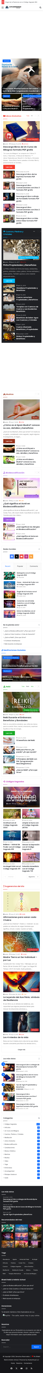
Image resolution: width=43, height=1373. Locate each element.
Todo (27, 116)
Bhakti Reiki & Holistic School (13, 1280)
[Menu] (3, 8)
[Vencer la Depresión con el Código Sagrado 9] (31, 835)
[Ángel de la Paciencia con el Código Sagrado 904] (21, 1244)
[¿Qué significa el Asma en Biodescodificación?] (9, 536)
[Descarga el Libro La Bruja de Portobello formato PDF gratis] (9, 197)
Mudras (9, 394)
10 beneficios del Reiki (25, 740)
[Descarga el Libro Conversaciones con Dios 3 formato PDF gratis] (9, 186)
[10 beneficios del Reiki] (9, 741)
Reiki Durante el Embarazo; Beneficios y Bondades (17, 719)
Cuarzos (5, 1266)
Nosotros (19, 1363)
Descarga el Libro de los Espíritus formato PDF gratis (26, 176)
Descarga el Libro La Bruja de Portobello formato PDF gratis (27, 198)
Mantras (6, 96)
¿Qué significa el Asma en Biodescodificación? (27, 537)
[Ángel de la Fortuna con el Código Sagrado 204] (9, 594)
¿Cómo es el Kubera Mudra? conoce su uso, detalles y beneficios (26, 461)
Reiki (8, 686)
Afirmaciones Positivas (11, 658)
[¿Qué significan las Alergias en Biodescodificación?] (9, 527)
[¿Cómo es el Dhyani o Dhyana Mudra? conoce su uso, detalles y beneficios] (11, 102)
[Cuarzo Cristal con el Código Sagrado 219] (35, 1236)
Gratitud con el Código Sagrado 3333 (10, 825)
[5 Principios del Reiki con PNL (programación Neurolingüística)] (9, 759)
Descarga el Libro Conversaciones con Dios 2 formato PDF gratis (28, 209)
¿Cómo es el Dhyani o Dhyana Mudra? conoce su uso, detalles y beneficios (27, 450)
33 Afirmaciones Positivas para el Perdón (20, 666)
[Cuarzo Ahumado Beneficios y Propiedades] (9, 327)
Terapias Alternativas (15, 1273)
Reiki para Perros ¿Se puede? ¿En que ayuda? (26, 750)
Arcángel (34, 1259)
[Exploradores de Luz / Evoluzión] (13, 7)
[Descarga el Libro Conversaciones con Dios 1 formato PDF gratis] (9, 1097)
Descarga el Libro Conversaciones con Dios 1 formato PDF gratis (26, 1096)
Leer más (9, 167)
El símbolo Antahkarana (12, 640)
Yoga (6, 1164)
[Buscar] (40, 8)
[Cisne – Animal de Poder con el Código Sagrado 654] (9, 585)
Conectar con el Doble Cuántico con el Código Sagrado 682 (26, 603)
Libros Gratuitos (13, 116)
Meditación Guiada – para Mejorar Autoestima (17, 678)
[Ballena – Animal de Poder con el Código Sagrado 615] (12, 835)
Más (32, 686)
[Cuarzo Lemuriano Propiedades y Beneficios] (9, 298)
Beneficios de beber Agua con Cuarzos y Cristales (27, 318)
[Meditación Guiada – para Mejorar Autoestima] (21, 675)
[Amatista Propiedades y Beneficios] (31, 102)
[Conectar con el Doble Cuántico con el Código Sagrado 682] (9, 604)
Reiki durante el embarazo (13, 644)
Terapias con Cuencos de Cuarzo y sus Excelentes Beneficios (27, 309)
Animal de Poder (24, 1259)
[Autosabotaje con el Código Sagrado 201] (35, 1244)
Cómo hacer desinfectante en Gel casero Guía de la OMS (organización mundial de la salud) (21, 91)
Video (6, 1161)
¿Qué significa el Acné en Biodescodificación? (16, 505)
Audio (6, 1178)
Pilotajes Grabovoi (10, 1174)
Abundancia (6, 1259)
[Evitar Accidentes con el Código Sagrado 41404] (9, 614)
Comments (34, 566)
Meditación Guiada (17, 1270)
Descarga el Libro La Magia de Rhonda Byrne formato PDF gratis (27, 1067)
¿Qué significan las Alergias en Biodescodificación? (28, 528)
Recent (7, 566)
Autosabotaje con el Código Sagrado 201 (18, 2)
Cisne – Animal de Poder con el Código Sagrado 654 (28, 583)
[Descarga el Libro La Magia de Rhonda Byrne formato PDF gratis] (9, 1067)
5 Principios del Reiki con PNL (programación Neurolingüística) (26, 761)
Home (13, 1363)
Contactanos (28, 1363)
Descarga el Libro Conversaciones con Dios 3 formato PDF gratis (28, 187)
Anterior (11, 877)
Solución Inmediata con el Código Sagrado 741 (30, 868)
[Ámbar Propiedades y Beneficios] (9, 337)
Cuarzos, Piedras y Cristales (13, 1134)
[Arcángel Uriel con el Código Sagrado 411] (12, 857)
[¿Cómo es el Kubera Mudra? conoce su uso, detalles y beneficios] (9, 460)
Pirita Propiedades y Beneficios (19, 265)
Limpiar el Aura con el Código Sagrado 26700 (30, 825)
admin (6, 144)
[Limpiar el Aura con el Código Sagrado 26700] (31, 814)
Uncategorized (9, 1171)
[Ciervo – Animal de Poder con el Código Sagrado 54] (8, 1244)
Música (28, 1270)
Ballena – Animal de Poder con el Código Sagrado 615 (12, 846)
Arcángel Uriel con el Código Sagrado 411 (12, 867)
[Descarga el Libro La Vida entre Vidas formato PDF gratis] (9, 219)
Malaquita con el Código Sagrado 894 (26, 574)
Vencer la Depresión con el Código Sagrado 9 (30, 847)
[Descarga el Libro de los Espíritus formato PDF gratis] (9, 174)
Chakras (13, 1263)
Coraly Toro (22, 1263)
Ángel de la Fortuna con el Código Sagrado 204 (27, 593)
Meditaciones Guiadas (14, 650)
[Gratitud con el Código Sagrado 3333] (12, 814)
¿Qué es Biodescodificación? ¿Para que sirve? (19, 631)
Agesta (15, 1259)
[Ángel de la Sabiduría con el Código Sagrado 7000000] (21, 797)
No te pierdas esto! (11, 625)
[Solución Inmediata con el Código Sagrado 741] (31, 857)
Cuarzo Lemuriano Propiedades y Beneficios (27, 298)
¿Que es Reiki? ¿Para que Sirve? (26, 771)
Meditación (7, 671)
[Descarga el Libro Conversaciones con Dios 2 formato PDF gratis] (9, 208)
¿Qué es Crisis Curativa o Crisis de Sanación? (19, 634)
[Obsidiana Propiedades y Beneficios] (9, 288)
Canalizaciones (9, 1147)
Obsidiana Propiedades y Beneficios (27, 289)
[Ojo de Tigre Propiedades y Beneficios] (9, 1088)
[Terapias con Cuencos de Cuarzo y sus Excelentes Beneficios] (9, 307)
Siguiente (32, 877)
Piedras (35, 1270)
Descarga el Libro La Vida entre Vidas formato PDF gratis (27, 220)
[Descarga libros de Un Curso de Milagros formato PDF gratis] (9, 1078)
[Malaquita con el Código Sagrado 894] (9, 576)
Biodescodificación (14, 472)
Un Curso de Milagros (11, 1131)
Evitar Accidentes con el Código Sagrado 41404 (26, 612)
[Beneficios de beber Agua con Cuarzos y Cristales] (9, 318)
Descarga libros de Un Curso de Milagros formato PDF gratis (20, 148)
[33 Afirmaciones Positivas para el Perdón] (21, 661)
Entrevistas (8, 1168)
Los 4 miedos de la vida (15, 1037)
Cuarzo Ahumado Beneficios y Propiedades (27, 328)
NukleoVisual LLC (33, 1360)
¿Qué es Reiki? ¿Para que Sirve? (15, 637)
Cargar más (21, 1049)
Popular (20, 566)
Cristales (30, 1263)
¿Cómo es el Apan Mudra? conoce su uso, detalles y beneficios (21, 426)
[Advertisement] (21, 34)
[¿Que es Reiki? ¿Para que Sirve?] (9, 770)
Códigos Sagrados (14, 781)
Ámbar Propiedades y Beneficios (25, 337)
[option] (21, 84)
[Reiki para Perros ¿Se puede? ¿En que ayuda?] (9, 750)
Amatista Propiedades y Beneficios (29, 108)
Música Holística (9, 1151)
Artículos (6, 61)
